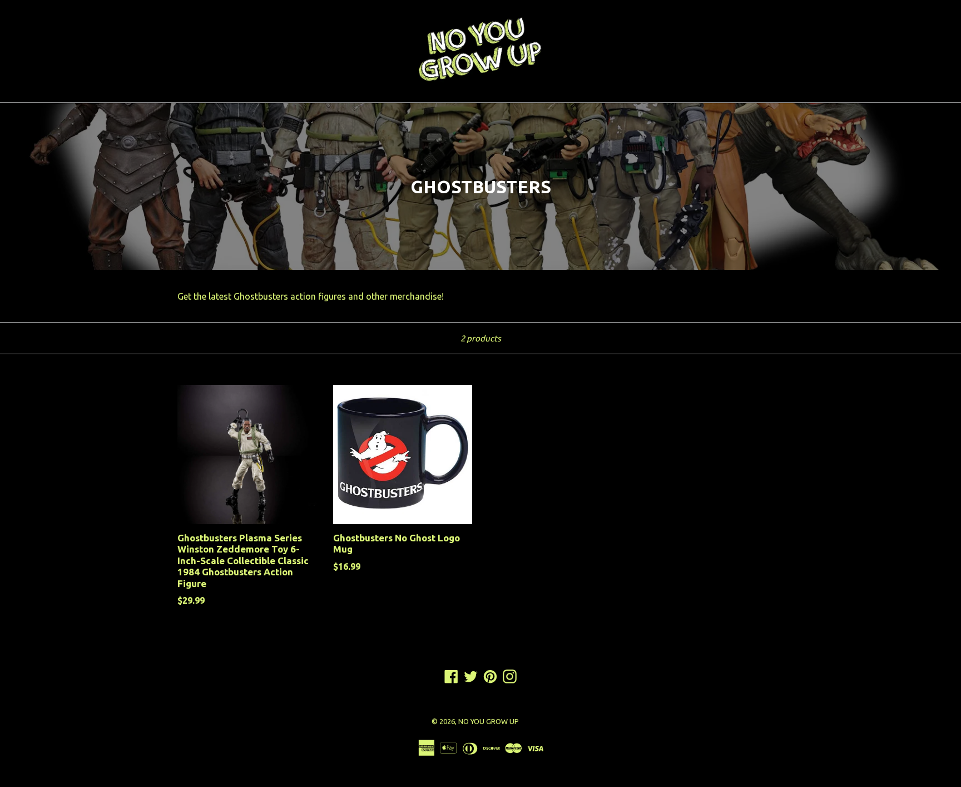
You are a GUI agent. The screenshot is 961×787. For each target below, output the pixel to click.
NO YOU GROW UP (488, 721)
